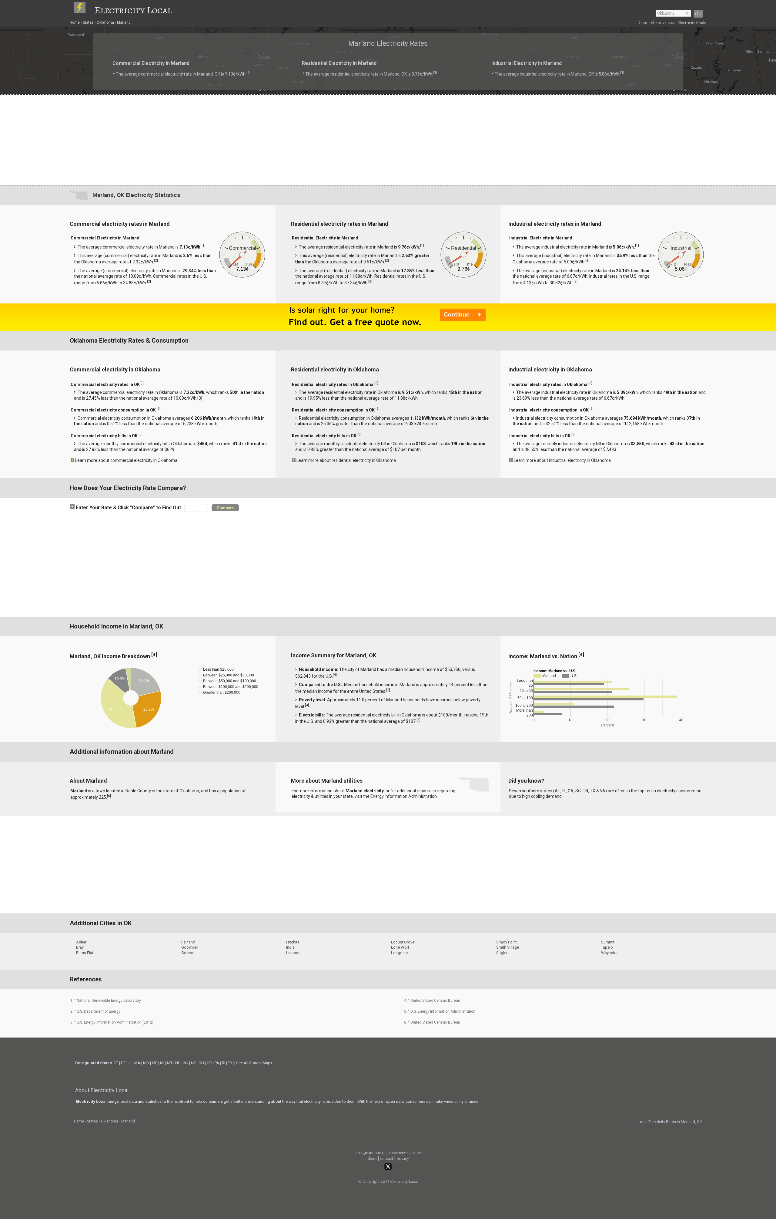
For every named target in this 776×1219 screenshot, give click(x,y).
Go (698, 13)
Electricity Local (133, 10)
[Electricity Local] (83, 10)
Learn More (323, 610)
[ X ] (482, 561)
